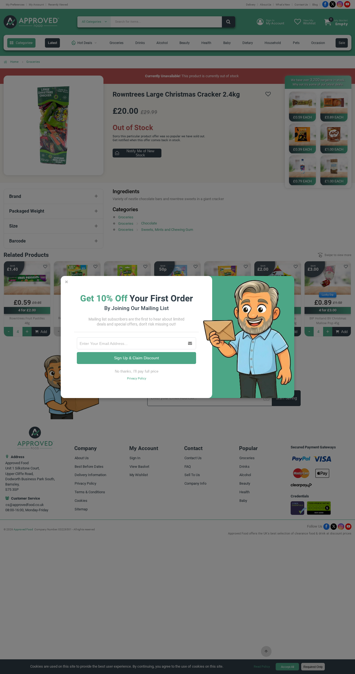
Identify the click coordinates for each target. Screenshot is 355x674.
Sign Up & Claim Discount (136, 358)
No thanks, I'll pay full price (136, 371)
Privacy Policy (136, 378)
